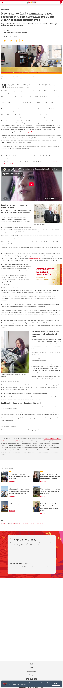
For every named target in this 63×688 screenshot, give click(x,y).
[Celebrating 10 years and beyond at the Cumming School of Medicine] (4, 476)
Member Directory (31, 671)
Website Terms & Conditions (19, 684)
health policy (20, 524)
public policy (28, 524)
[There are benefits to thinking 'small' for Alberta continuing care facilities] (36, 491)
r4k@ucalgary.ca (31, 675)
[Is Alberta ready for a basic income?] (4, 506)
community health (38, 524)
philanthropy (4, 524)
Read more (12, 481)
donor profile (12, 524)
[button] (6, 40)
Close (56, 684)
